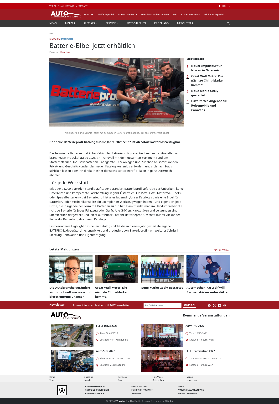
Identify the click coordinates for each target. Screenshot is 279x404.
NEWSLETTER (185, 23)
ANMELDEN (190, 305)
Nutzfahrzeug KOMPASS (191, 390)
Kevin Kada (65, 52)
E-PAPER (70, 23)
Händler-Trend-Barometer (155, 14)
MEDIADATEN (82, 6)
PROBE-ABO (161, 23)
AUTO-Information (95, 386)
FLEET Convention (187, 393)
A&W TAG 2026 (195, 326)
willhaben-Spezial (214, 14)
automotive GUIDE (127, 14)
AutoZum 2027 (105, 351)
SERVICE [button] (111, 23)
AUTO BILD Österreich (97, 390)
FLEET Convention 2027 (200, 351)
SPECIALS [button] (89, 23)
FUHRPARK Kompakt (142, 390)
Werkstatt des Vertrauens (187, 14)
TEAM (61, 6)
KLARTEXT (89, 14)
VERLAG (53, 6)
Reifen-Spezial (106, 14)
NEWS (53, 23)
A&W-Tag (136, 393)
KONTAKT (69, 6)
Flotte (181, 386)
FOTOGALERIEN (136, 23)
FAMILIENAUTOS (139, 386)
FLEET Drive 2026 (106, 326)
